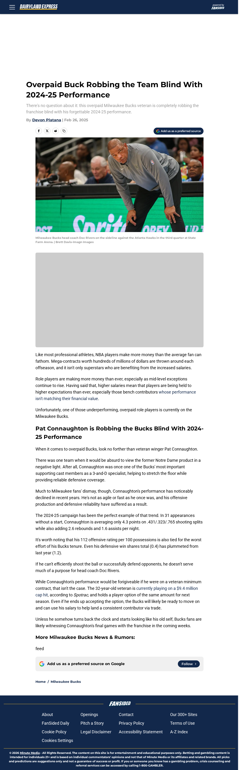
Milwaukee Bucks (66, 682)
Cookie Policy (54, 731)
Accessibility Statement (141, 731)
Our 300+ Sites (183, 714)
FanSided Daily (55, 723)
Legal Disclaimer (96, 731)
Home (40, 682)
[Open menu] (12, 7)
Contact (126, 714)
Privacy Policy (131, 723)
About (47, 714)
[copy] (64, 131)
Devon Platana (46, 120)
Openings (89, 714)
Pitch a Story (92, 723)
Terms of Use (182, 723)
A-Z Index (179, 731)
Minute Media (30, 753)
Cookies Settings (57, 740)
